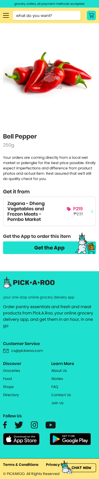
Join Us (57, 402)
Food (7, 378)
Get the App (49, 247)
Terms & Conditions (21, 464)
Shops (8, 386)
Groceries (11, 370)
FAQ (54, 386)
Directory (11, 394)
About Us (59, 370)
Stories (57, 378)
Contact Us (61, 394)
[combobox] (46, 15)
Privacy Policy (59, 464)
